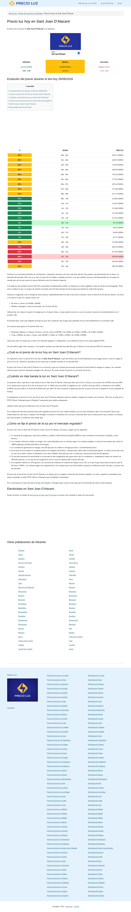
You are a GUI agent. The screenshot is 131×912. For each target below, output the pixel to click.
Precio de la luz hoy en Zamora (57, 891)
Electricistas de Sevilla (95, 857)
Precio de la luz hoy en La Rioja (57, 788)
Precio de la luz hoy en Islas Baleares (59, 779)
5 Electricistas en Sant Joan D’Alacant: (22, 104)
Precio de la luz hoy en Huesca (57, 775)
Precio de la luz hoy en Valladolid (58, 883)
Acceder (76, 906)
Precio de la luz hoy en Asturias (57, 697)
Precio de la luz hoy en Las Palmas (58, 792)
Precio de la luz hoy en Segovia (57, 852)
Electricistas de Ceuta (95, 736)
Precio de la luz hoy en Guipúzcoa (58, 766)
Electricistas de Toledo (95, 874)
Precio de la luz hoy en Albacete (57, 684)
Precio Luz (13, 13)
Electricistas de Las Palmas (96, 792)
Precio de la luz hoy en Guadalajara (58, 762)
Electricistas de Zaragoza (96, 895)
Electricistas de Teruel (95, 870)
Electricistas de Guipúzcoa (96, 766)
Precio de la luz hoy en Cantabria (57, 727)
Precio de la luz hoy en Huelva (57, 770)
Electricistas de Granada (96, 757)
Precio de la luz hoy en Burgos (57, 714)
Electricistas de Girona (95, 753)
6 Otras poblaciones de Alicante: (20, 107)
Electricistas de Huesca (95, 775)
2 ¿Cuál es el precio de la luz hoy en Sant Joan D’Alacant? (29, 94)
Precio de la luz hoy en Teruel (56, 870)
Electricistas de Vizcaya (95, 887)
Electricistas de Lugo (95, 805)
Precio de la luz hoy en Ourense (57, 831)
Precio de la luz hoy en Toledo (57, 874)
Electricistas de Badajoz (95, 706)
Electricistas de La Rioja (96, 788)
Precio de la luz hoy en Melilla (57, 818)
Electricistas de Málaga (95, 813)
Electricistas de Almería (95, 693)
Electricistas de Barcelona (96, 710)
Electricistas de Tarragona (96, 865)
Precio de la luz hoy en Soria (56, 861)
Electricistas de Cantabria (96, 727)
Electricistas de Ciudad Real (97, 740)
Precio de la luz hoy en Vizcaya (57, 887)
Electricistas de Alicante (95, 688)
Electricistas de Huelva (95, 770)
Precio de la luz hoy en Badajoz (57, 706)
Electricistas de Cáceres (95, 719)
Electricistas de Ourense (95, 831)
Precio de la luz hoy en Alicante (31, 13)
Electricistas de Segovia (95, 852)
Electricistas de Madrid (95, 809)
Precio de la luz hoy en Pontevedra (58, 839)
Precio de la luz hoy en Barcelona (58, 710)
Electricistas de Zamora (95, 891)
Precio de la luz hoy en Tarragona (58, 865)
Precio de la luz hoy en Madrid (57, 809)
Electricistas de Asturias (95, 697)
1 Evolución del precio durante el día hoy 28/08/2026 (27, 91)
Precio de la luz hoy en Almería (57, 693)
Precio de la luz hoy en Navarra (57, 826)
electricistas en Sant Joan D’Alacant (43, 495)
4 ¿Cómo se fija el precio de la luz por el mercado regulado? (30, 101)
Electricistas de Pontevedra (96, 839)
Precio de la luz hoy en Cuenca (57, 749)
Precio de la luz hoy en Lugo (56, 805)
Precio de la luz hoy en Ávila (56, 701)
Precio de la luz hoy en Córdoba (57, 744)
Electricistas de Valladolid (96, 883)
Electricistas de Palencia (95, 835)
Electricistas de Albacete (96, 684)
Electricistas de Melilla (95, 818)
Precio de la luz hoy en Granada (57, 757)
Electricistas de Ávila (95, 701)
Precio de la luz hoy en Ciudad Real (58, 740)
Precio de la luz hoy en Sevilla (57, 857)
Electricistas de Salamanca (96, 844)
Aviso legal (10, 708)
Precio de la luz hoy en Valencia (57, 878)
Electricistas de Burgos (95, 714)
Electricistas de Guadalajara (97, 762)
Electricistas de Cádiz (95, 723)
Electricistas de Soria (94, 861)
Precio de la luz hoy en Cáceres (57, 719)
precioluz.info (23, 3)
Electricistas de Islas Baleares (97, 779)
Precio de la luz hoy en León (56, 796)
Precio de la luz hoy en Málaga (57, 813)
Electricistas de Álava (95, 680)
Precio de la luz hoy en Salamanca (58, 844)
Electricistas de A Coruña (96, 675)
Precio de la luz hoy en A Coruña (57, 675)
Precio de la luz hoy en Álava (56, 680)
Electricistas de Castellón (96, 731)
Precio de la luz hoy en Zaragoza (57, 895)
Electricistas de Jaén (94, 783)
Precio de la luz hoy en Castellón (57, 731)
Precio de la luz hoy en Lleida (56, 801)
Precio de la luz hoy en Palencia (57, 835)
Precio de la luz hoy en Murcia (57, 822)
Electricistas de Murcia (95, 822)
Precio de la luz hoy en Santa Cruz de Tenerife (62, 848)
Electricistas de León (94, 796)
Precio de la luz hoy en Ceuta (56, 736)
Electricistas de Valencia (96, 878)
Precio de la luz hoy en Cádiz (56, 723)
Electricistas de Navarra (95, 826)
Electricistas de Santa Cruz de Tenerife (100, 848)
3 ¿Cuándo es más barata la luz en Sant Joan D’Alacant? (28, 97)
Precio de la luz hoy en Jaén (56, 783)
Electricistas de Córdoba (96, 744)
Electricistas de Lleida (95, 801)
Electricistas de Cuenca (95, 749)
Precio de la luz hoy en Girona (57, 753)
